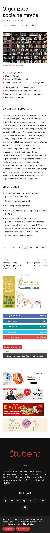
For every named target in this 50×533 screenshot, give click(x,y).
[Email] (36, 247)
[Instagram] (11, 500)
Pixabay (20, 65)
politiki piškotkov (28, 524)
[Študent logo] (25, 453)
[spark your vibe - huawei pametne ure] (23, 386)
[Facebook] (13, 247)
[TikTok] (30, 500)
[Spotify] (24, 500)
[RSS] (18, 500)
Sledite (43, 321)
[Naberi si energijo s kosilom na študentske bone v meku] (23, 417)
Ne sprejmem (23, 529)
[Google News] (24, 507)
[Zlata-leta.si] (22, 307)
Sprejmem (8, 529)
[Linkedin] (30, 247)
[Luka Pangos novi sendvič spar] (23, 401)
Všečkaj (43, 316)
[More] (33, 25)
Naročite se (41, 337)
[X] (19, 247)
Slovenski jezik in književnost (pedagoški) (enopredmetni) (13, 265)
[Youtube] (43, 500)
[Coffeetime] (25, 433)
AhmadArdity (10, 65)
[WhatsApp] (25, 247)
